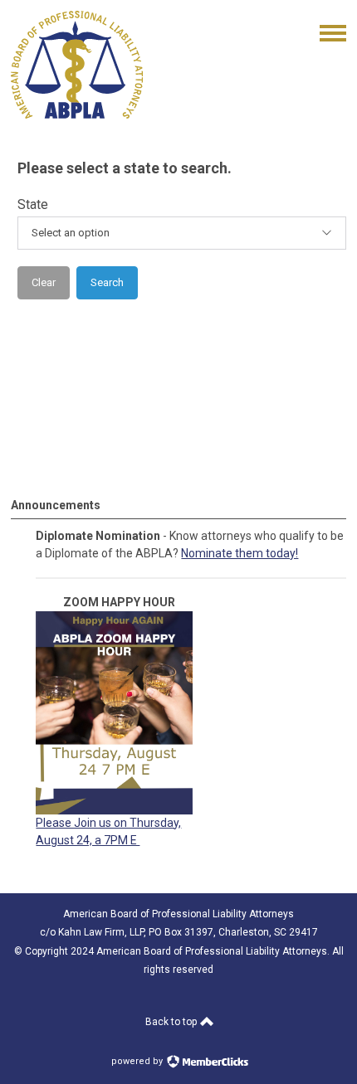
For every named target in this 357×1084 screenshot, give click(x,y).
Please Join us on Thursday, (108, 822)
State (32, 204)
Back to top (172, 1022)
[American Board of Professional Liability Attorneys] (77, 114)
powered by (138, 1061)
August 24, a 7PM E (87, 840)
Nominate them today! (239, 553)
